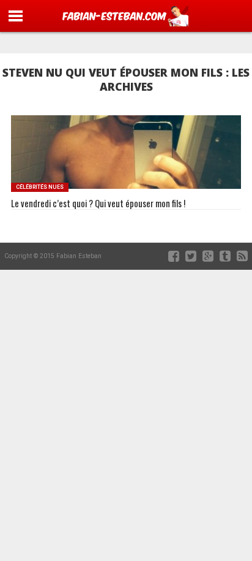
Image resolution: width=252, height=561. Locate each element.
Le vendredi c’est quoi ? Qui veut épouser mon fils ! (98, 204)
